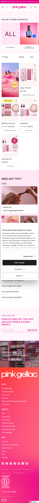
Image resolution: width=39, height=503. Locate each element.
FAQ (3, 413)
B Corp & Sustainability (10, 445)
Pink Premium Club (8, 426)
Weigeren (19, 276)
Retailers (5, 457)
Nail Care (5, 398)
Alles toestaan (19, 262)
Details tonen (28, 256)
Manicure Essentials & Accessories (14, 401)
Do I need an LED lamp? (10, 292)
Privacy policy (16, 469)
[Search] (7, 7)
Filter (6, 57)
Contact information (19, 473)
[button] (32, 57)
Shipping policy (6, 473)
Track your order (8, 423)
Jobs (3, 454)
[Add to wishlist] (35, 65)
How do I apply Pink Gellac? (12, 286)
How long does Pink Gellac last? (13, 280)
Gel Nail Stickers (8, 392)
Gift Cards (5, 404)
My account (6, 420)
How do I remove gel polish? (12, 297)
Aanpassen (18, 269)
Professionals (7, 432)
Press (4, 451)
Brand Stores (7, 448)
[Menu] (3, 7)
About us (5, 441)
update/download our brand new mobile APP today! (19, 1)
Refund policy (6, 469)
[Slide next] (34, 36)
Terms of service (27, 469)
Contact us (6, 416)
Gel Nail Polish (7, 388)
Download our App (8, 429)
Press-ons (5, 395)
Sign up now (32, 330)
